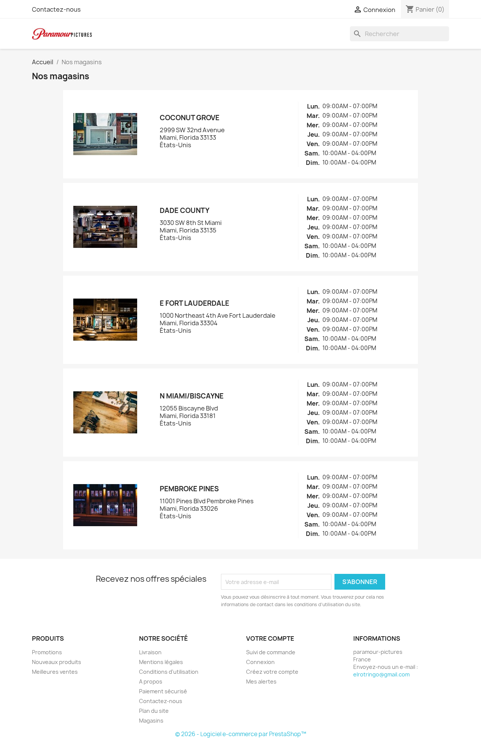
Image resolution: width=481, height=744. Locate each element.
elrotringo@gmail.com (381, 674)
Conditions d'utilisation (168, 671)
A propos (150, 681)
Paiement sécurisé (163, 691)
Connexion (260, 662)
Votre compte (270, 638)
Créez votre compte (272, 671)
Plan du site (154, 710)
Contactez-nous (56, 9)
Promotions (47, 652)
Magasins (151, 720)
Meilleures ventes (55, 671)
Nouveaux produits (56, 662)
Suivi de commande (270, 652)
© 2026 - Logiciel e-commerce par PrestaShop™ (240, 734)
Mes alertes (261, 681)
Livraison (150, 652)
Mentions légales (161, 662)
